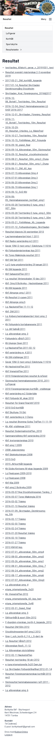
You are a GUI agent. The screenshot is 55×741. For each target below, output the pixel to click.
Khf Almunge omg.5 (15, 302)
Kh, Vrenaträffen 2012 (16, 594)
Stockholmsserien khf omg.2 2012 (23, 631)
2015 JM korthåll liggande (18, 464)
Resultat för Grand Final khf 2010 (22, 403)
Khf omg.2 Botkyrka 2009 (18, 487)
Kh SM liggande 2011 (16, 269)
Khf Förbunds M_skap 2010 (19, 398)
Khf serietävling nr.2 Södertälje (21, 393)
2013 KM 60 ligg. (14, 547)
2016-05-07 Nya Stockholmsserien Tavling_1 (28, 492)
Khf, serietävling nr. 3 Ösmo (19, 417)
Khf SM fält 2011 (14, 260)
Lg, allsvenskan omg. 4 (16, 584)
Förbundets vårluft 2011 (18, 338)
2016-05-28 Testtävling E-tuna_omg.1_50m (28, 217)
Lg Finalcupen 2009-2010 (18, 473)
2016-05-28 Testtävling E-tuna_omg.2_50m (28, 213)
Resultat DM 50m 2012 (17, 627)
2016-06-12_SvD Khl (16, 192)
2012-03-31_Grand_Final (18, 608)
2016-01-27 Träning (15, 542)
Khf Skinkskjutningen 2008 (18, 454)
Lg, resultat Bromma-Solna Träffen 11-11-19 (28, 421)
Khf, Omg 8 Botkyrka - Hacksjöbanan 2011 (27, 283)
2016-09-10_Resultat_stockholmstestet (26, 154)
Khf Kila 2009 (12, 482)
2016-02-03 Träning (15, 523)
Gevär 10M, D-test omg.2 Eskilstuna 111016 (28, 362)
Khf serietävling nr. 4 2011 (18, 352)
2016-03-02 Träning (15, 501)
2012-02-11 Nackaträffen (18, 655)
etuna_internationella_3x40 (19, 603)
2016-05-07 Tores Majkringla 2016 (23, 496)
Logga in (8, 735)
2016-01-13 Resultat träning (20, 506)
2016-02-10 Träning (15, 538)
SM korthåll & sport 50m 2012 (20, 617)
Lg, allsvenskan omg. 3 (16, 333)
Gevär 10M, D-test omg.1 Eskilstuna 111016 (28, 246)
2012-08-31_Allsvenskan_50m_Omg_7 (25, 566)
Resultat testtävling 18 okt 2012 (22, 659)
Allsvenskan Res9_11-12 (18, 645)
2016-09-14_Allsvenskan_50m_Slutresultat (28, 149)
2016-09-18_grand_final (17, 145)
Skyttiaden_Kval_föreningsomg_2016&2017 (28, 93)
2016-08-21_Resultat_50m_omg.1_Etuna (27, 163)
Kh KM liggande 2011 (16, 288)
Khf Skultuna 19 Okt (15, 412)
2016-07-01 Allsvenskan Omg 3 (21, 177)
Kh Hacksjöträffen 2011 (17, 366)
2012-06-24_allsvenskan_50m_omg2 (24, 570)
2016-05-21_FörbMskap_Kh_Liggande (25, 222)
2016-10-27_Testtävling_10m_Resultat (26, 135)
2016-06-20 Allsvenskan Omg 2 (21, 182)
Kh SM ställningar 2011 (17, 357)
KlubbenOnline (21, 732)
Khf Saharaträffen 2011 (17, 274)
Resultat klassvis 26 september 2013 (24, 231)
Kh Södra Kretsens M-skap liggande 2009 (26, 468)
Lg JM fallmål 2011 (15, 329)
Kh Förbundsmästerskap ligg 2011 (22, 250)
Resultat (9, 28)
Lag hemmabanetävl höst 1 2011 (22, 236)
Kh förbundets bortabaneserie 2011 (23, 324)
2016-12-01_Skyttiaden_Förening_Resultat (28, 114)
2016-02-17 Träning (15, 519)
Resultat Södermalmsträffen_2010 (23, 431)
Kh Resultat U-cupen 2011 (19, 297)
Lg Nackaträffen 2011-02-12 (20, 348)
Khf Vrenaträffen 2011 (17, 371)
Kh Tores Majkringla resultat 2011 (22, 255)
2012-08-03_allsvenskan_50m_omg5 (24, 556)
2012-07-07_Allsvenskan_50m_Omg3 (24, 580)
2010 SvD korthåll (14, 407)
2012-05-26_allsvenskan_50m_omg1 (24, 561)
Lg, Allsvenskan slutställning (19, 650)
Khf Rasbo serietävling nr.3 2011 (21, 241)
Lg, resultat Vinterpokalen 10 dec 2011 (25, 278)
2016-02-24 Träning (15, 528)
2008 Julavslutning (15, 450)
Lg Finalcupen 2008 (15, 478)
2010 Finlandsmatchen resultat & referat (26, 376)
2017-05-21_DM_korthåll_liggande (23, 80)
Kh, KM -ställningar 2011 (17, 426)
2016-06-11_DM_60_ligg (18, 168)
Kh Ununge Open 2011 (16, 343)
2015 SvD (10, 459)
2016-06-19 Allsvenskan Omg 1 (21, 187)
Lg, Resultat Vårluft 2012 (18, 641)
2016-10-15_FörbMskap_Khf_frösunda (25, 140)
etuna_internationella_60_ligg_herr (23, 598)
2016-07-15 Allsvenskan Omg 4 (21, 173)
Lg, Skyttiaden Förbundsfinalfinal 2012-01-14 (28, 669)
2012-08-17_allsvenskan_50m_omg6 (24, 575)
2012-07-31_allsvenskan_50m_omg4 (24, 552)
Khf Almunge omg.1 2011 (18, 292)
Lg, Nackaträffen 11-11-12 (19, 306)
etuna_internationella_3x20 (19, 589)
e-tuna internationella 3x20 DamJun (23, 664)
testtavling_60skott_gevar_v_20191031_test (29, 67)
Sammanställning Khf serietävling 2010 (25, 435)
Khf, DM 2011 (12, 311)
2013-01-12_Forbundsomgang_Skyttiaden (27, 227)
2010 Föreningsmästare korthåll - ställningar (28, 389)
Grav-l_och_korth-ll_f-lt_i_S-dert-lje (24, 636)
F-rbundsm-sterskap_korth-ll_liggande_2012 (28, 622)
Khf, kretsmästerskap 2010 (19, 440)
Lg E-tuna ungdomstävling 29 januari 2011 (26, 264)
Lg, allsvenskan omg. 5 (16, 613)
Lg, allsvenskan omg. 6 (16, 690)
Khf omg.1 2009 (13, 445)
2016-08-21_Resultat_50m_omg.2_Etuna (27, 159)
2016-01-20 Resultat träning (20, 533)
